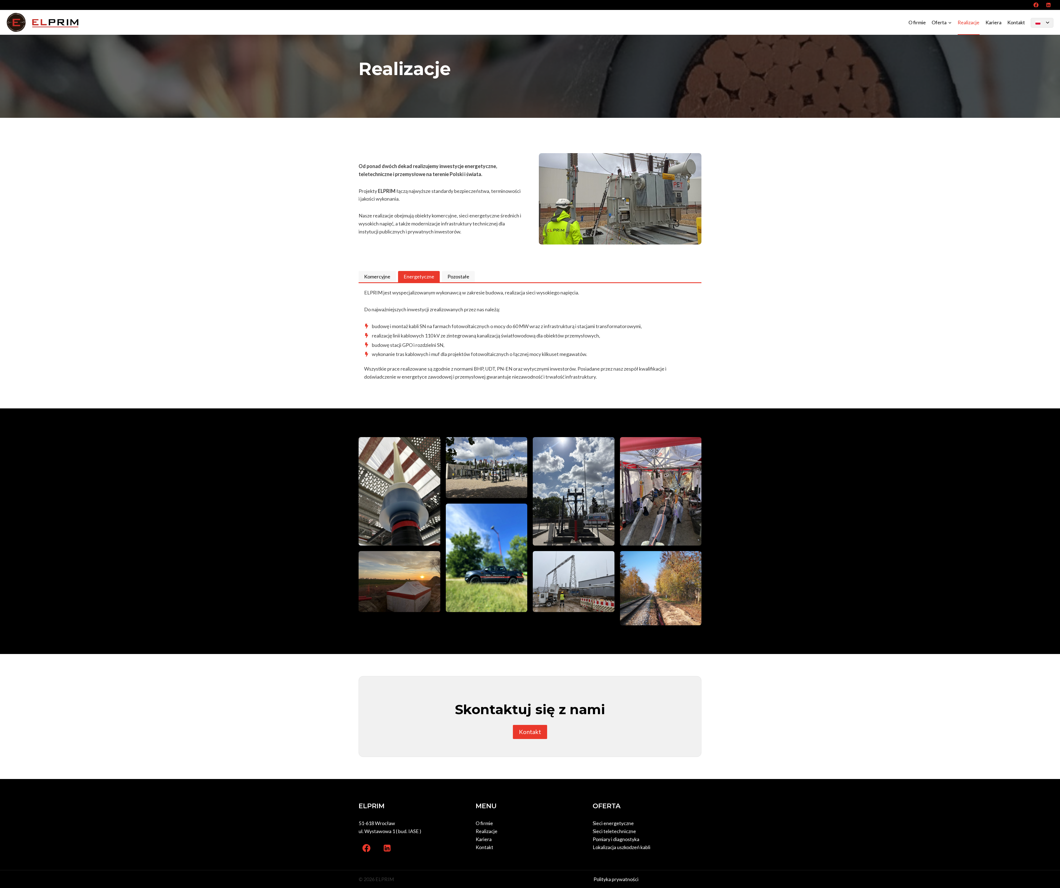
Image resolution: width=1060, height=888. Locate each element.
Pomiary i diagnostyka (616, 839)
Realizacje (968, 22)
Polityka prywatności (615, 879)
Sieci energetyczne (613, 823)
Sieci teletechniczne (614, 831)
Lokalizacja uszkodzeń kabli (621, 847)
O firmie (917, 22)
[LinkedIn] (1048, 5)
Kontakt (1016, 22)
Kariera (993, 22)
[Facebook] (1036, 5)
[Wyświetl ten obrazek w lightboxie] (399, 491)
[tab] (377, 276)
